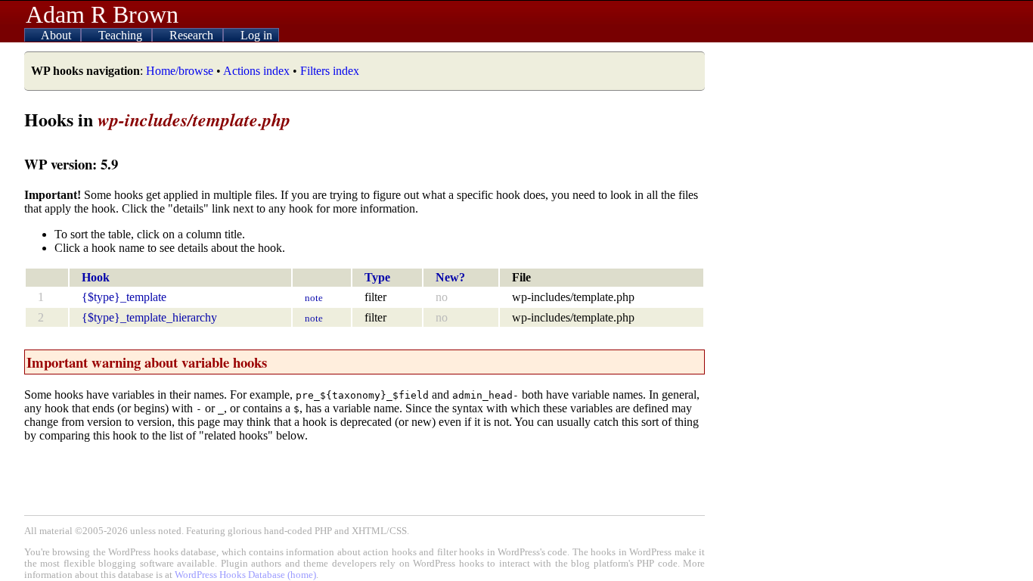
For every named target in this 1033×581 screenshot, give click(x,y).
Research (192, 35)
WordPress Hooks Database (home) (245, 575)
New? (450, 277)
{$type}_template (124, 296)
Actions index (256, 70)
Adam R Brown (102, 14)
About (57, 35)
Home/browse (179, 70)
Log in (256, 35)
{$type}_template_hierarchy (149, 317)
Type (377, 277)
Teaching (121, 35)
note (314, 297)
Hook (96, 277)
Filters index (329, 70)
